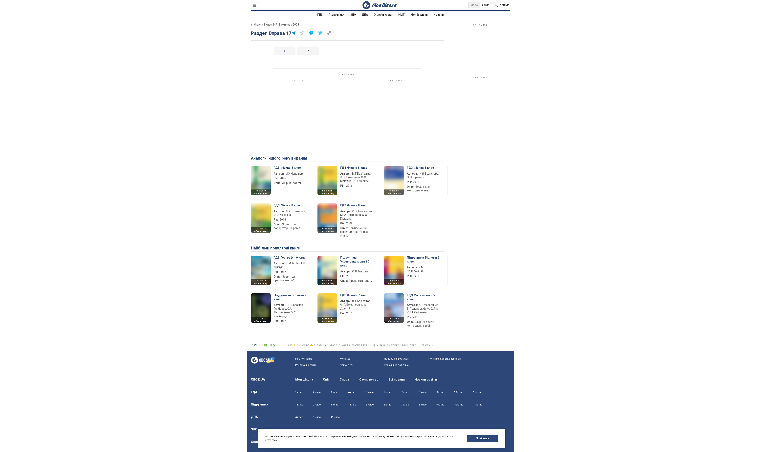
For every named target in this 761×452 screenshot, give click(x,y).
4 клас (352, 392)
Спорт (344, 379)
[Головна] (256, 345)
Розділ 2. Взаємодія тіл (354, 345)
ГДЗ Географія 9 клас (290, 257)
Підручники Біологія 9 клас (423, 259)
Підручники (336, 14)
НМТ (401, 14)
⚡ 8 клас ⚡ (288, 345)
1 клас (299, 392)
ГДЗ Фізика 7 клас (353, 295)
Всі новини (396, 379)
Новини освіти (426, 379)
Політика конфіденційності (444, 358)
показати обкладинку (260, 192)
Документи (346, 365)
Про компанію (304, 358)
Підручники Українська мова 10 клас (354, 261)
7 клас (405, 392)
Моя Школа (304, 379)
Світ (326, 379)
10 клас (458, 392)
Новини (439, 14)
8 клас (422, 392)
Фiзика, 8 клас (327, 345)
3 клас (334, 392)
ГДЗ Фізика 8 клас (287, 167)
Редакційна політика (396, 365)
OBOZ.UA (258, 379)
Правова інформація (396, 358)
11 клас (477, 392)
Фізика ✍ (307, 345)
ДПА (365, 14)
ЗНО (353, 14)
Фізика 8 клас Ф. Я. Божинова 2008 (276, 24)
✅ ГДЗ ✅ (269, 345)
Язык (485, 5)
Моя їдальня (419, 14)
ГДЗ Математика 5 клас (421, 297)
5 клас (370, 392)
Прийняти (482, 438)
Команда (345, 358)
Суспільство (369, 379)
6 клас (387, 392)
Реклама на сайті (305, 365)
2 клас (317, 392)
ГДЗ (320, 14)
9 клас (440, 392)
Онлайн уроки (383, 14)
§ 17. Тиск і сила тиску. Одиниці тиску (394, 345)
